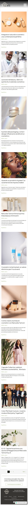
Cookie (14, 496)
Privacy (10, 496)
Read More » (3, 47)
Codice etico (14, 498)
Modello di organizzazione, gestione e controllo (14, 499)
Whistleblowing (21, 496)
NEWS (2, 39)
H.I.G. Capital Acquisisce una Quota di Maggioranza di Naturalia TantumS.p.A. (14, 450)
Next (24, 471)
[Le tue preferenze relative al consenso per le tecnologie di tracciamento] (21, 502)
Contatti (5, 496)
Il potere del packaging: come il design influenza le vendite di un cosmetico (13, 134)
